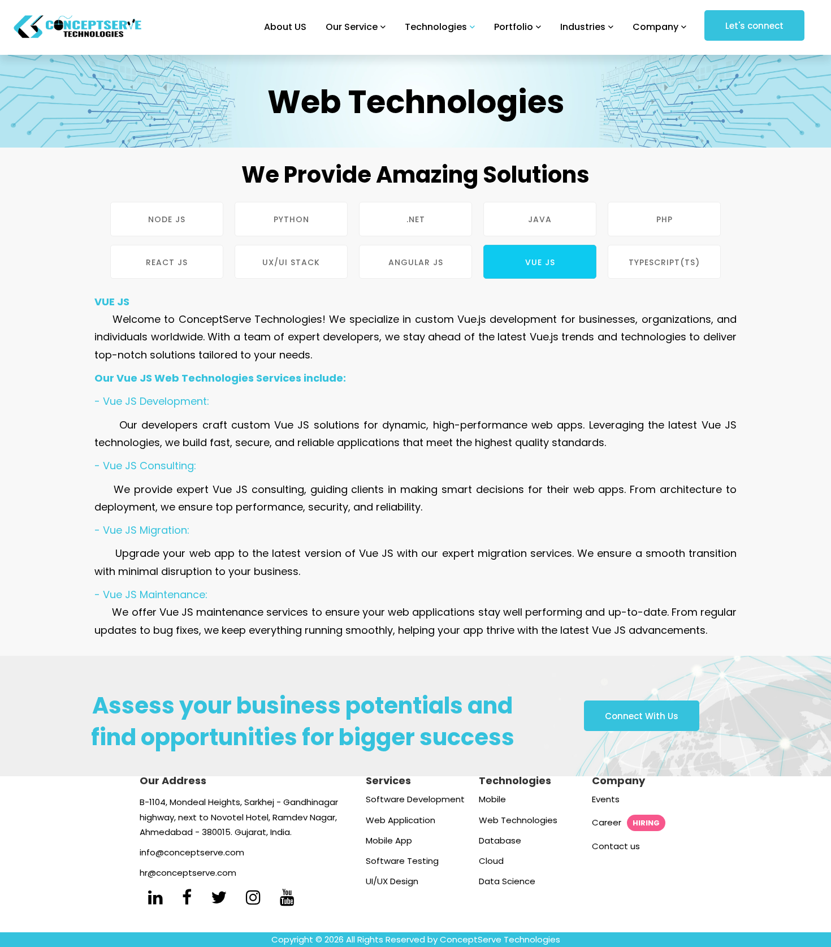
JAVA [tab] (540, 219)
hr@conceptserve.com (188, 873)
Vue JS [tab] (540, 262)
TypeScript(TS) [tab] (664, 262)
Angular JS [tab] (415, 262)
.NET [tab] (415, 219)
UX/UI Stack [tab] (291, 262)
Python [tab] (291, 219)
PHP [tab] (664, 219)
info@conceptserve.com (192, 852)
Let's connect (754, 26)
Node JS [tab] (166, 219)
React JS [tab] (167, 262)
